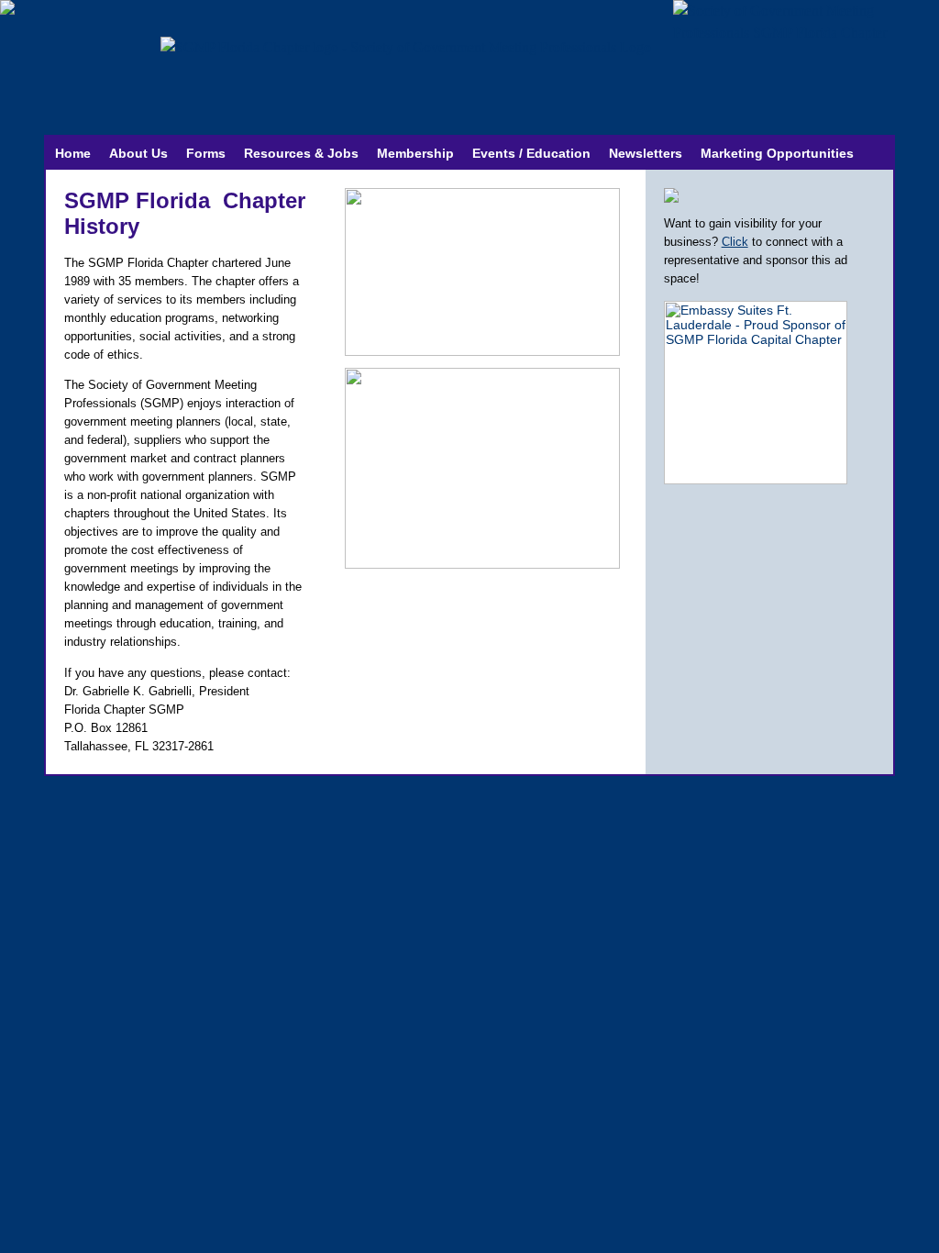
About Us (138, 153)
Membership (415, 153)
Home (73, 153)
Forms (206, 153)
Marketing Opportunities (777, 153)
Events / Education (531, 153)
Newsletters (645, 153)
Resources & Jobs (301, 153)
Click (735, 242)
